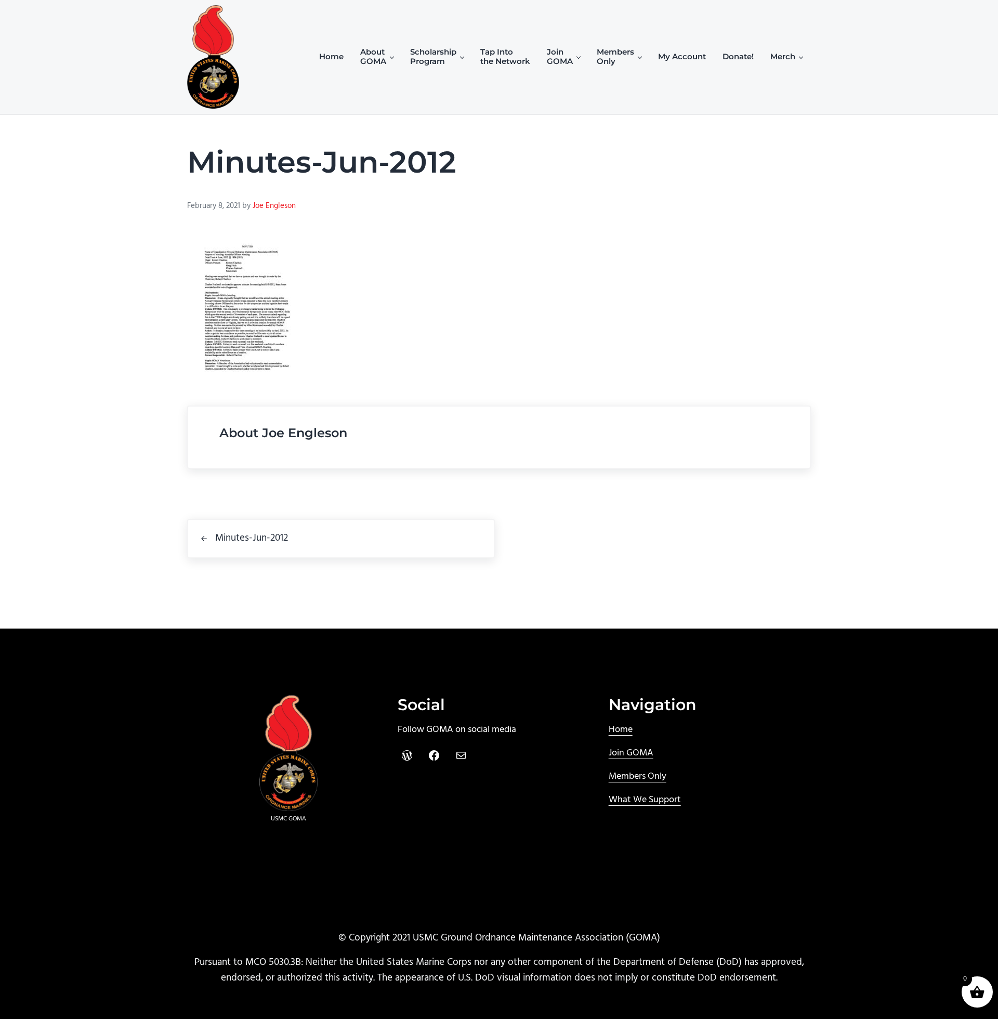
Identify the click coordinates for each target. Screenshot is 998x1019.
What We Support (645, 799)
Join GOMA (631, 753)
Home (621, 729)
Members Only (637, 776)
